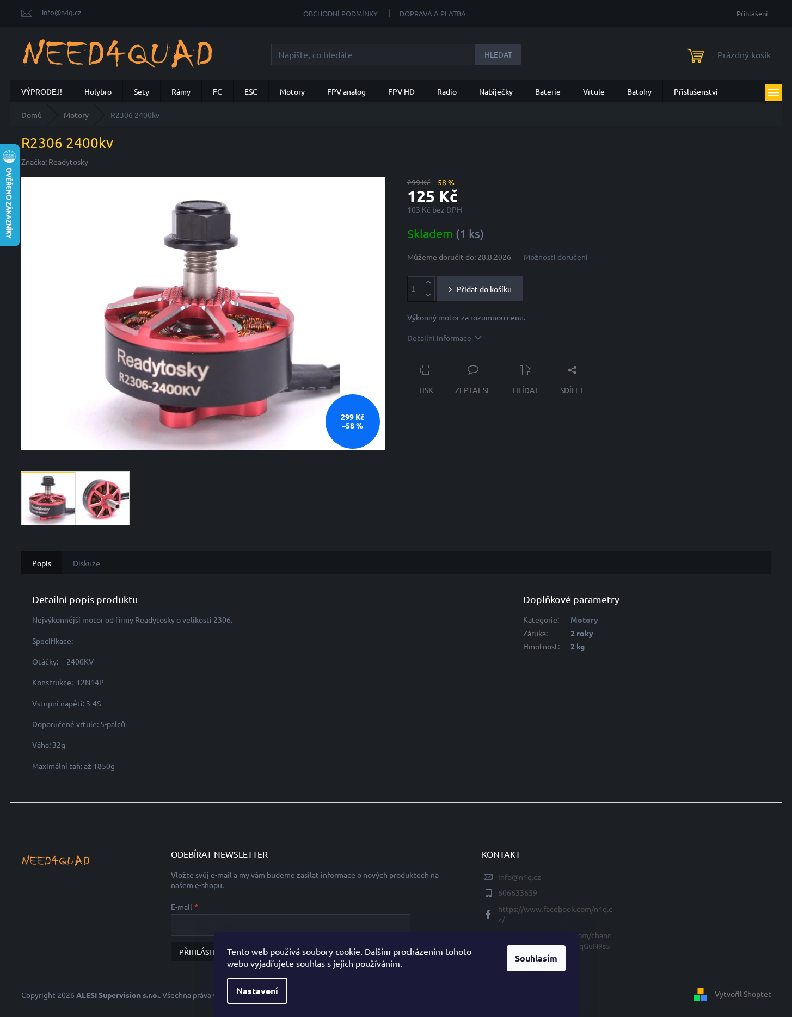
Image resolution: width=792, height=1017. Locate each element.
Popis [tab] (41, 563)
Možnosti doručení (556, 257)
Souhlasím (536, 958)
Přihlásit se (202, 952)
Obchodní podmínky (340, 13)
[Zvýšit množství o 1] (428, 282)
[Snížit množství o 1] (428, 295)
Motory (584, 619)
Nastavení (257, 990)
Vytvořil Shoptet (743, 994)
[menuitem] (41, 91)
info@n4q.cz (519, 877)
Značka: (54, 161)
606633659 (517, 892)
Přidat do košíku (484, 289)
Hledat (498, 54)
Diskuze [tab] (86, 563)
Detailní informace (439, 338)
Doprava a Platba (433, 13)
